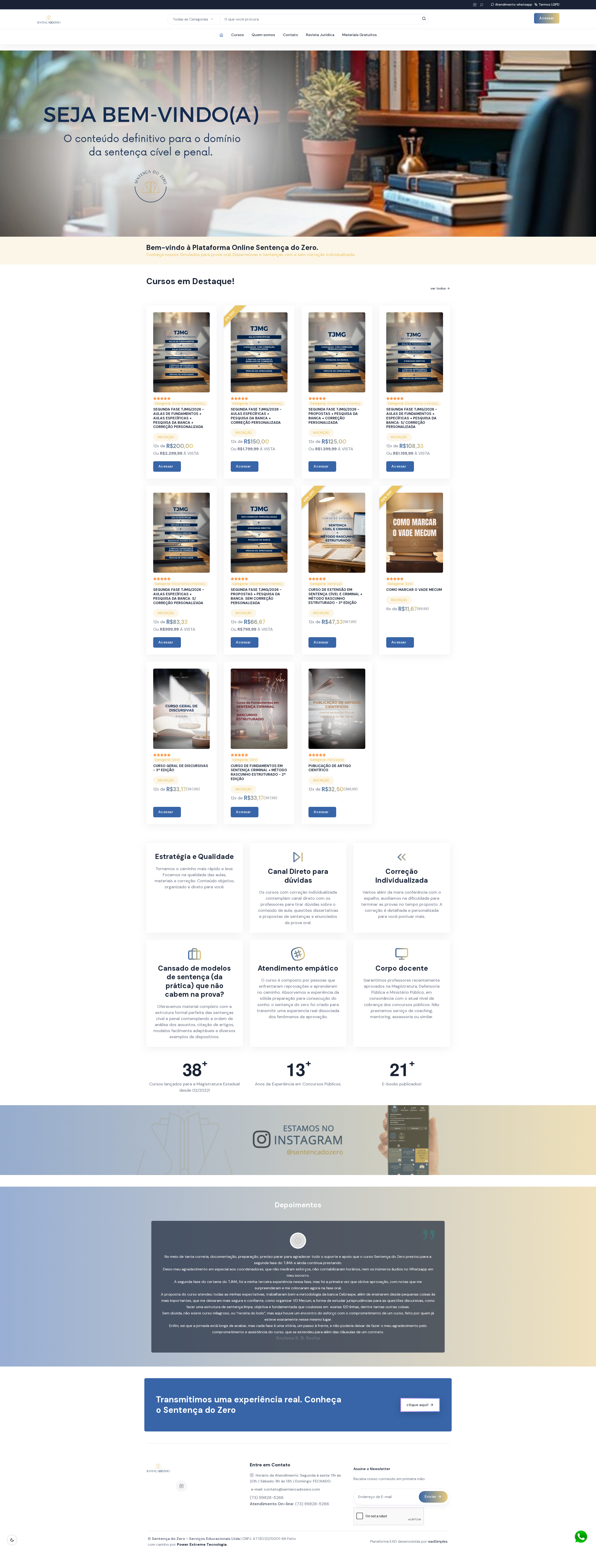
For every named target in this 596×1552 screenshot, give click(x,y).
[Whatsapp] (481, 4)
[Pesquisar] (424, 19)
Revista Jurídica (320, 34)
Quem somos (263, 34)
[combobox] (193, 19)
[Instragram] (474, 4)
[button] (165, 1286)
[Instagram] (181, 1486)
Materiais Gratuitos (359, 34)
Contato (290, 34)
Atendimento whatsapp (513, 4)
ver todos (438, 288)
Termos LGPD (549, 4)
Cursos (237, 34)
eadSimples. (438, 1541)
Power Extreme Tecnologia (202, 1544)
